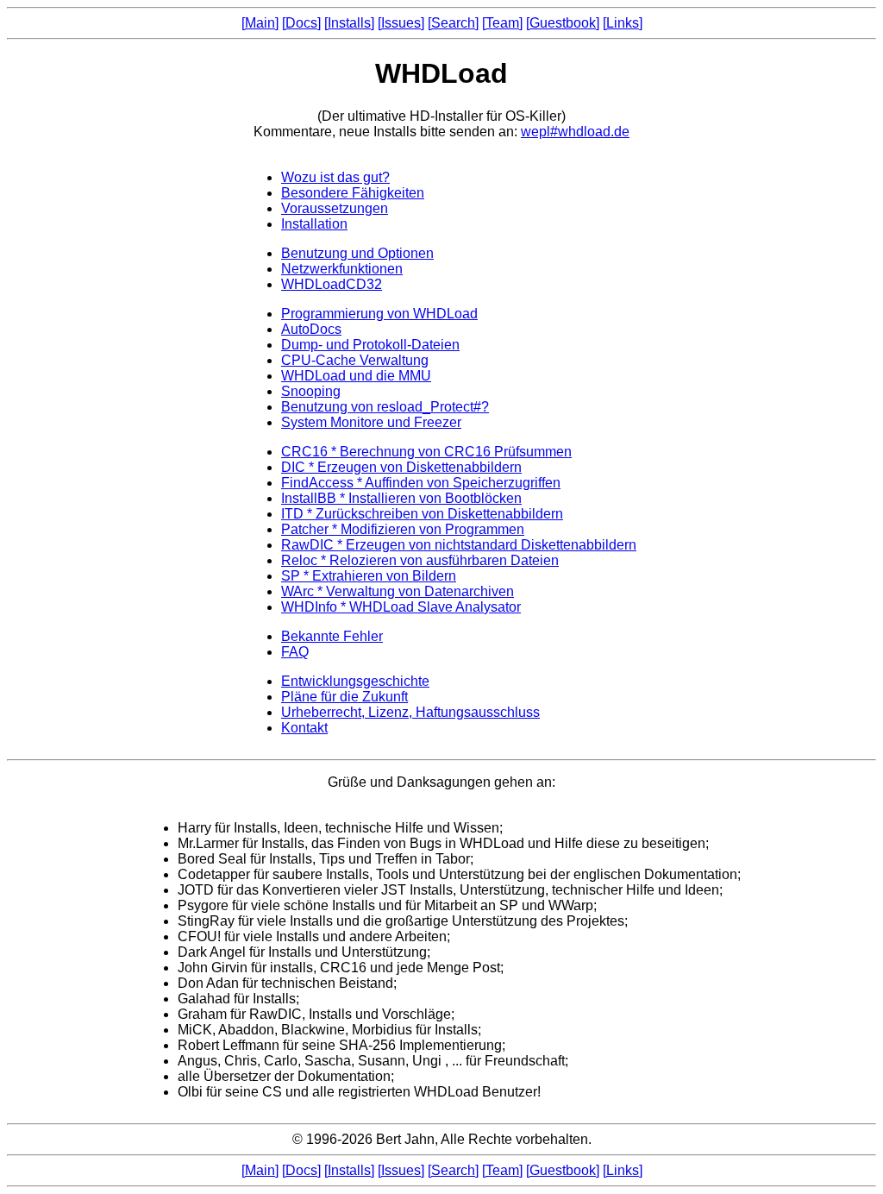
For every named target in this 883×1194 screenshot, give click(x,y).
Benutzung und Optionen (357, 253)
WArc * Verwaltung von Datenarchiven (397, 591)
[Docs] (301, 23)
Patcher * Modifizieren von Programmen (402, 529)
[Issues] (401, 23)
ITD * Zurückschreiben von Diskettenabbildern (422, 513)
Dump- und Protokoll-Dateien (370, 344)
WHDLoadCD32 (331, 284)
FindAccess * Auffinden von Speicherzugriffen (420, 482)
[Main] (260, 23)
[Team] (502, 23)
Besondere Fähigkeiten (352, 192)
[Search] (453, 23)
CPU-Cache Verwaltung (355, 360)
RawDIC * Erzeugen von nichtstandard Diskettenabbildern (458, 544)
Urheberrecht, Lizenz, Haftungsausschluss (410, 712)
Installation (314, 224)
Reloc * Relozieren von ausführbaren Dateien (420, 560)
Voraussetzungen (334, 208)
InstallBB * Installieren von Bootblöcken (401, 498)
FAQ (295, 651)
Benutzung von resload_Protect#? (385, 406)
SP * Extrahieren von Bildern (368, 576)
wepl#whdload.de (575, 131)
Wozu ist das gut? (335, 177)
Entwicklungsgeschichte (355, 681)
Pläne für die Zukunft (344, 696)
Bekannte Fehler (332, 636)
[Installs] (349, 23)
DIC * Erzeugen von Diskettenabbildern (401, 467)
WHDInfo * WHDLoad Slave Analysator (401, 607)
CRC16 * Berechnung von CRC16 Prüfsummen (426, 451)
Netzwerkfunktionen (342, 268)
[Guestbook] (562, 23)
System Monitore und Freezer (371, 422)
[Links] (622, 23)
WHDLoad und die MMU (356, 375)
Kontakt (304, 727)
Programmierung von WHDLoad (379, 313)
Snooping (311, 391)
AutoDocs (311, 329)
